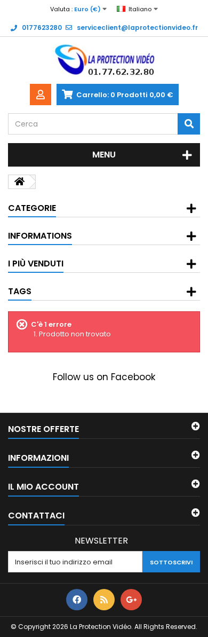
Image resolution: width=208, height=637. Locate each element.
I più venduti (35, 263)
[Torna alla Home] (19, 181)
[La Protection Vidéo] (104, 60)
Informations (40, 236)
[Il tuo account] (40, 94)
